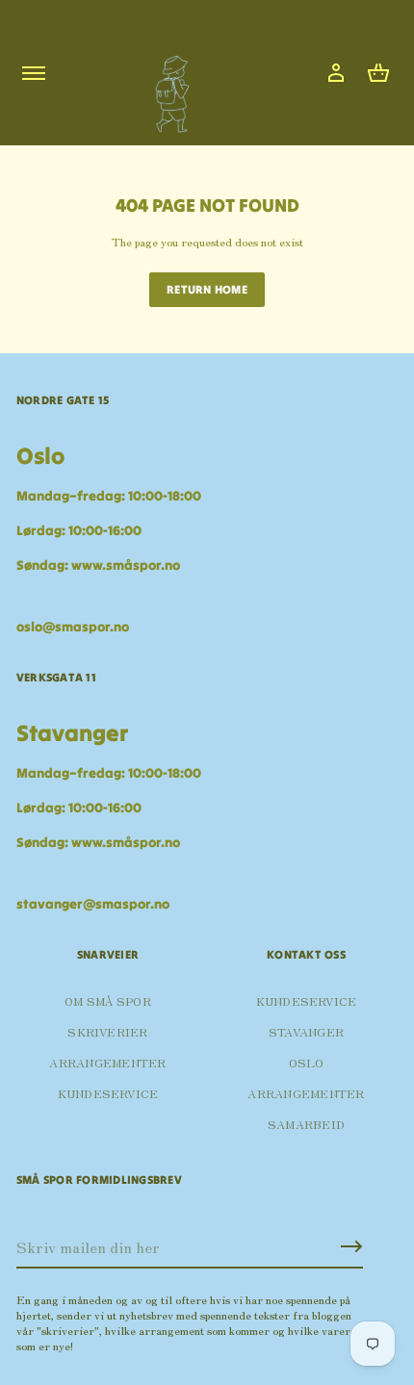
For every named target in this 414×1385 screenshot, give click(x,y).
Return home (207, 289)
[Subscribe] (351, 1246)
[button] (378, 73)
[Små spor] (166, 87)
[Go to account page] (336, 73)
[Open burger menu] (33, 73)
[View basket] (378, 73)
